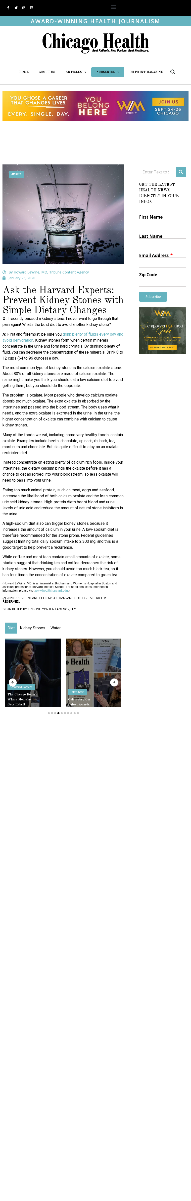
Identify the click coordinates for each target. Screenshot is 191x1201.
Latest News (44, 692)
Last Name (150, 236)
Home (24, 72)
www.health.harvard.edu (51, 590)
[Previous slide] (13, 682)
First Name (151, 217)
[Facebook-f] (8, 8)
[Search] (181, 172)
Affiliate (16, 174)
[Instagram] (23, 8)
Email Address (154, 255)
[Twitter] (16, 8)
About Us (47, 72)
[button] (113, 6)
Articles (74, 72)
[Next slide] (114, 682)
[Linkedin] (31, 8)
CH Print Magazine (146, 72)
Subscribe (105, 72)
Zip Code (148, 274)
